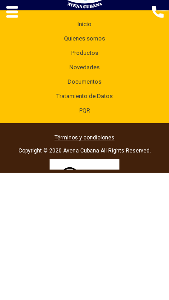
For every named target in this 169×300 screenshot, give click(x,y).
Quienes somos (84, 38)
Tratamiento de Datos (84, 96)
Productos (84, 52)
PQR (84, 110)
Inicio (84, 24)
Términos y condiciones (84, 137)
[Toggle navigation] (157, 11)
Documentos (84, 81)
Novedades (84, 67)
